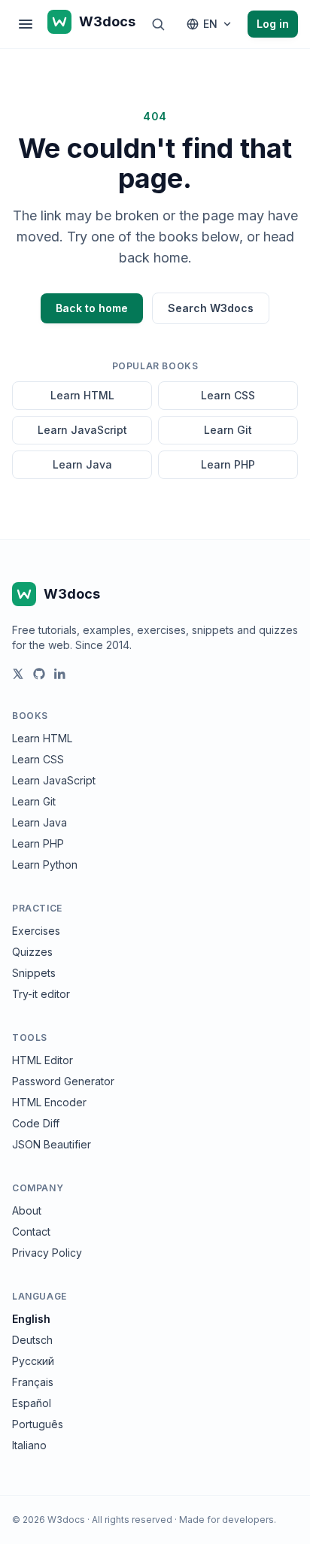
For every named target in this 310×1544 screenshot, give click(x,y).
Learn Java (82, 464)
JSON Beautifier (51, 1144)
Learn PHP (228, 464)
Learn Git (228, 429)
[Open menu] (25, 24)
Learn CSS (228, 395)
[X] (18, 674)
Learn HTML (82, 395)
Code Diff (35, 1123)
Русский (33, 1360)
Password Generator (63, 1081)
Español (31, 1403)
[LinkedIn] (60, 674)
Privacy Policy (47, 1252)
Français (32, 1382)
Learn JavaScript (82, 429)
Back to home (92, 308)
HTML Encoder (49, 1102)
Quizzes (32, 951)
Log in (273, 23)
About (26, 1210)
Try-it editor (41, 993)
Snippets (34, 972)
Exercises (36, 930)
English (31, 1318)
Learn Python (45, 864)
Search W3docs (211, 308)
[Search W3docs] (158, 24)
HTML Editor (42, 1060)
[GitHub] (39, 674)
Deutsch (32, 1339)
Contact (31, 1231)
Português (37, 1424)
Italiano (29, 1445)
